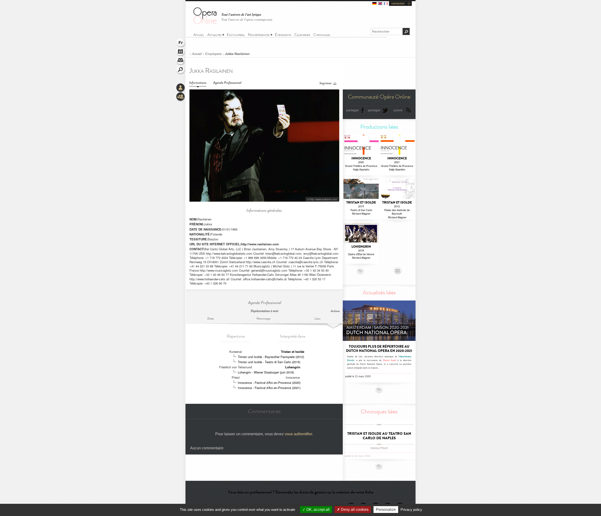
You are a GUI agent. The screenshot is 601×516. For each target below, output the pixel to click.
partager (352, 110)
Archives (335, 311)
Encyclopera (213, 54)
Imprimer (326, 83)
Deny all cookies (354, 510)
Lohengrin (292, 367)
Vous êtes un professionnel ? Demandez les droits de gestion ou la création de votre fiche (300, 492)
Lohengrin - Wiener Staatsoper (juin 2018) (266, 372)
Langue (180, 43)
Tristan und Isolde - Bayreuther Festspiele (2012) (271, 356)
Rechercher (180, 70)
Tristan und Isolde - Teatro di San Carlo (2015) (269, 362)
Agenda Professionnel (227, 82)
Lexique (180, 61)
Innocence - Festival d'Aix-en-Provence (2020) (269, 382)
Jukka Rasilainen (237, 54)
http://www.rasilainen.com (260, 244)
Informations (197, 82)
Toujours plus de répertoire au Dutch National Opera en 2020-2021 (379, 348)
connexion (398, 3)
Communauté (180, 97)
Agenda (180, 52)
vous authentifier (298, 434)
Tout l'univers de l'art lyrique (241, 14)
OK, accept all (317, 510)
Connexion (180, 88)
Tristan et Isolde (292, 351)
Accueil (197, 54)
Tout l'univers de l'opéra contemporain (246, 19)
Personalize (386, 510)
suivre (397, 110)
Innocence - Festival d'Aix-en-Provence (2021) (269, 387)
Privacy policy (411, 510)
